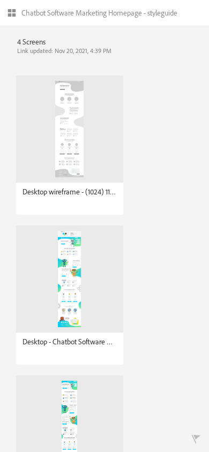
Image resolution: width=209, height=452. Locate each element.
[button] (92, 14)
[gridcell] (69, 145)
